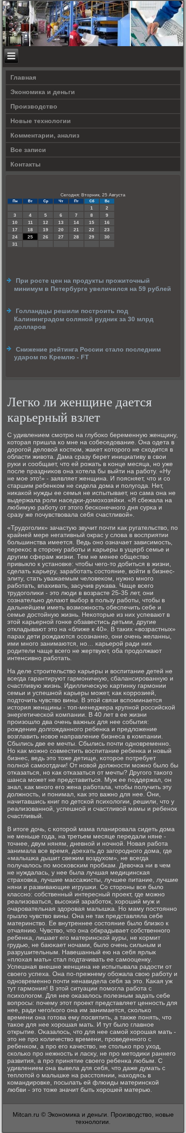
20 (61, 229)
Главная (23, 77)
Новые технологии (40, 120)
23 (107, 229)
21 (76, 229)
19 (45, 229)
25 (30, 236)
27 (61, 236)
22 (91, 229)
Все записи (28, 149)
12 (45, 222)
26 (45, 236)
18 (30, 229)
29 (91, 236)
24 (15, 236)
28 (76, 236)
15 (91, 222)
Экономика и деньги (42, 91)
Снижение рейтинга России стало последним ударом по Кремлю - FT (87, 353)
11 (30, 222)
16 (107, 222)
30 (107, 236)
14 (76, 222)
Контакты (25, 164)
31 (15, 244)
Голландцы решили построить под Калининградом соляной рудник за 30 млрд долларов (83, 318)
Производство (33, 106)
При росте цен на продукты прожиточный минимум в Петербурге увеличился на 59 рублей (92, 284)
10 (15, 222)
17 (15, 229)
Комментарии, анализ (44, 135)
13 (61, 222)
